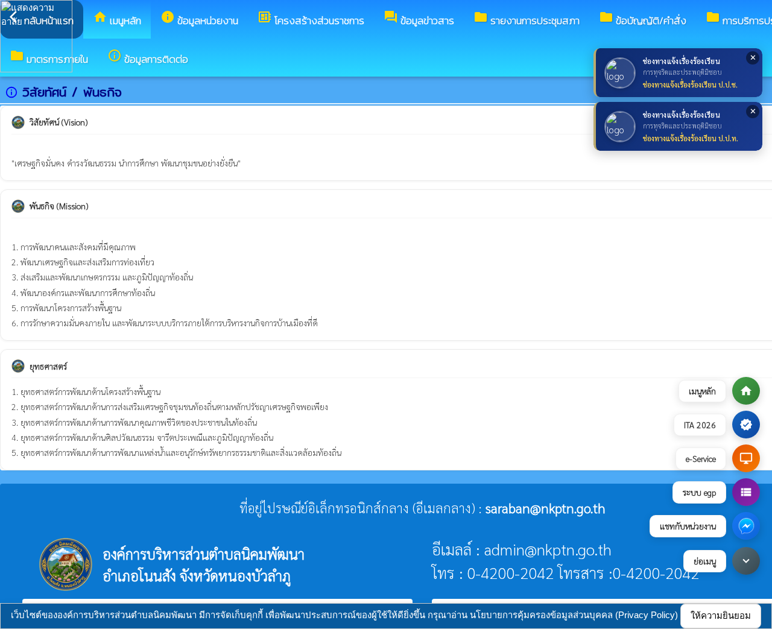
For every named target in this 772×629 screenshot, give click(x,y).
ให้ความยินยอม (721, 615)
